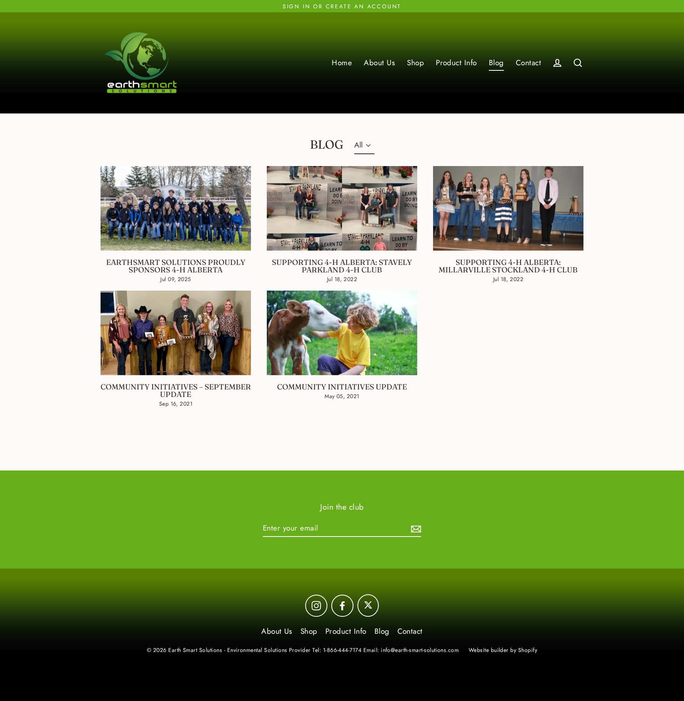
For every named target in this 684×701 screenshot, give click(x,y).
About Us (379, 62)
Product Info (456, 62)
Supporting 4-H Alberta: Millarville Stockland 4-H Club (508, 265)
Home (342, 62)
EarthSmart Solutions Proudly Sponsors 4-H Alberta (175, 265)
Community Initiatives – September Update (176, 390)
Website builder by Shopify (503, 650)
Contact (528, 62)
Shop (415, 62)
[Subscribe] (414, 528)
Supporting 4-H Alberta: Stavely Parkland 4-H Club (342, 265)
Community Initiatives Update (342, 386)
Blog (496, 62)
